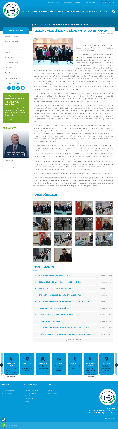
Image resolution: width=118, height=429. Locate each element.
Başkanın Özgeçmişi (11, 36)
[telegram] (106, 2)
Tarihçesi (49, 390)
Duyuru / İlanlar (9, 57)
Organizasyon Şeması (31, 390)
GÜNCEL (53, 11)
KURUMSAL (43, 11)
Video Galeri (9, 73)
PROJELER (80, 11)
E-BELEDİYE (25, 11)
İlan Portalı (92, 2)
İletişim (9, 119)
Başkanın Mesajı (8, 393)
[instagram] (109, 2)
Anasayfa (51, 2)
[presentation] (1, 365)
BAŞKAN (34, 11)
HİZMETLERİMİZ (92, 11)
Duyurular (57, 2)
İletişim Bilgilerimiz (11, 78)
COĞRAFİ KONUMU (52, 393)
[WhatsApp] (3, 425)
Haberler (37, 25)
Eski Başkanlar (29, 401)
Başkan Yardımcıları (31, 393)
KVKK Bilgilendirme (67, 2)
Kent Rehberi (77, 2)
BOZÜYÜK (71, 11)
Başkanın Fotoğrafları (11, 42)
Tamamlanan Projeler (11, 62)
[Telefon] (3, 419)
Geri (113, 25)
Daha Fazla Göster (74, 340)
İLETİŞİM (103, 11)
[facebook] (102, 2)
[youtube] (113, 2)
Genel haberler (46, 25)
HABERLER (62, 11)
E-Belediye (85, 2)
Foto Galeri (8, 68)
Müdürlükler (28, 396)
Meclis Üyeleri (9, 47)
